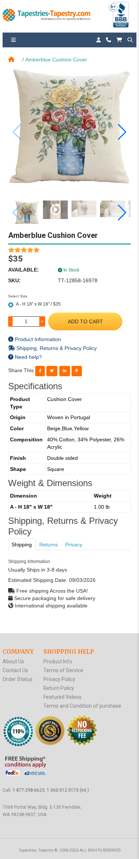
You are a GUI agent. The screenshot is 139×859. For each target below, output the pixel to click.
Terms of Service (63, 670)
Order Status (18, 679)
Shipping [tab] (21, 545)
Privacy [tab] (73, 545)
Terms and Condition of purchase (82, 706)
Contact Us (15, 670)
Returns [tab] (48, 545)
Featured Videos (62, 697)
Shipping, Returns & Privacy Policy (56, 348)
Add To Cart (85, 321)
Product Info (57, 661)
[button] (122, 132)
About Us (13, 661)
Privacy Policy (59, 679)
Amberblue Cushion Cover (56, 60)
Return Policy (58, 688)
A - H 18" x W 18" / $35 (38, 304)
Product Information (37, 339)
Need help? (27, 357)
